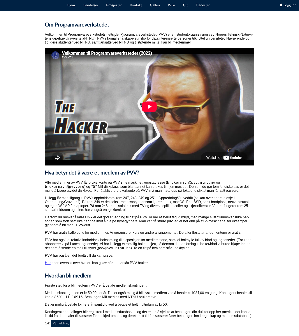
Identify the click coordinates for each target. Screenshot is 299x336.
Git (185, 5)
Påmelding (61, 323)
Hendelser (90, 5)
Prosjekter (114, 5)
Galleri (155, 5)
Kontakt (136, 5)
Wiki (171, 5)
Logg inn (289, 5)
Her (48, 263)
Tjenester (203, 5)
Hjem (71, 5)
